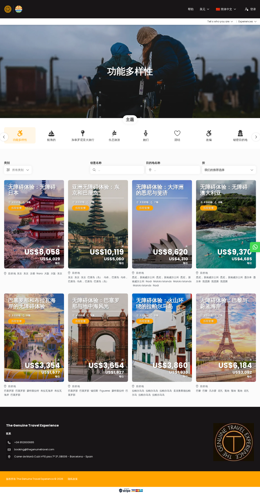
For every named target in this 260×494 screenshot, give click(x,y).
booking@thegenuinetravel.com (34, 449)
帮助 (191, 9)
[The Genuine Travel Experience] (233, 442)
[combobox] (173, 170)
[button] (4, 137)
